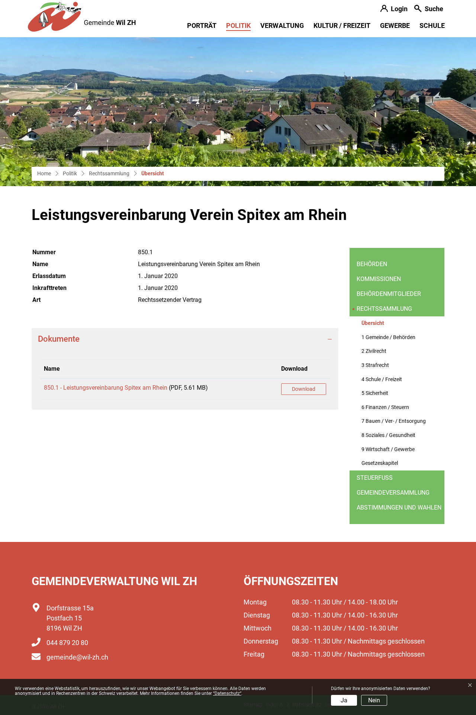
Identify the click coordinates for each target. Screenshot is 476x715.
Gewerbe (395, 25)
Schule (432, 25)
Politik (238, 25)
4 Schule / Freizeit (381, 379)
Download (294, 368)
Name (52, 368)
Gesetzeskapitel (379, 463)
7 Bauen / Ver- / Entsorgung (393, 421)
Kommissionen (379, 279)
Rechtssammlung (384, 308)
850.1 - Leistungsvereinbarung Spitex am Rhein (105, 387)
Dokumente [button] (59, 339)
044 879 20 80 (67, 643)
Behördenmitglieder (389, 293)
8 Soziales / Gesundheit (388, 435)
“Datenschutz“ (227, 693)
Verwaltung (282, 25)
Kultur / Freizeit (341, 25)
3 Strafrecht (375, 365)
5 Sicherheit (374, 393)
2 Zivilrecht (373, 351)
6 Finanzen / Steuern (385, 407)
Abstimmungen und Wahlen (399, 507)
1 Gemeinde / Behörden (388, 337)
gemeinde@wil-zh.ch (77, 657)
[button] (428, 9)
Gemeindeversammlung (393, 492)
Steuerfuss (375, 477)
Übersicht (379, 325)
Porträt (201, 25)
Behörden (372, 264)
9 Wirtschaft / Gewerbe (388, 449)
